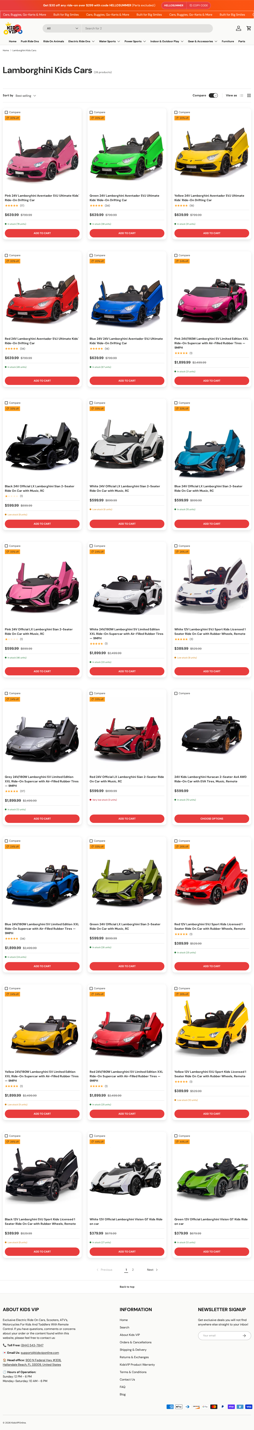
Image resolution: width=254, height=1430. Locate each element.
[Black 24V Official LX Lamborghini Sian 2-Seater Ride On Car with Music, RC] (42, 443)
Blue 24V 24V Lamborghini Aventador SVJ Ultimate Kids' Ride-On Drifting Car (126, 341)
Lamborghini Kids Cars (24, 50)
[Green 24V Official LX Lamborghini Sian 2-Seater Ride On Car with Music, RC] (127, 881)
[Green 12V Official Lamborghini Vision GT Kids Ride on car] (211, 1176)
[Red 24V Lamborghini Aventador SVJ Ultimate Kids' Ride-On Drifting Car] (42, 296)
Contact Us (127, 1379)
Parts (241, 41)
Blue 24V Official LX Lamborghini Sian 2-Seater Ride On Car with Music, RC (208, 488)
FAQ (122, 1387)
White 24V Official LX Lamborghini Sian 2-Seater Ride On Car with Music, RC (125, 488)
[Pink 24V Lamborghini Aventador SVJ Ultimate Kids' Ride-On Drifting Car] (42, 153)
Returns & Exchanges (134, 1357)
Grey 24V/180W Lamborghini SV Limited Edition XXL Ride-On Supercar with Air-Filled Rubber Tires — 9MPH (42, 781)
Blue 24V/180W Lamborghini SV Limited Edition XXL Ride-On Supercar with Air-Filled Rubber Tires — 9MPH (42, 928)
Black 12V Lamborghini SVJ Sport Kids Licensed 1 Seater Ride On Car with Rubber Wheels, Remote (40, 1221)
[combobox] (128, 28)
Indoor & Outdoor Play (164, 41)
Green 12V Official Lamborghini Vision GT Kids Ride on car (211, 1221)
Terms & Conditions (133, 1372)
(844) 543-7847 (32, 1345)
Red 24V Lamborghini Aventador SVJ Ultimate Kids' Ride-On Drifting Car (41, 341)
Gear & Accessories (200, 41)
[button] (249, 28)
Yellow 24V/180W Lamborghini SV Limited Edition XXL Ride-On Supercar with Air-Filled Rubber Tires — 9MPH (42, 1076)
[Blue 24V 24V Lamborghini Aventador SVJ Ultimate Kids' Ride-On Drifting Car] (127, 296)
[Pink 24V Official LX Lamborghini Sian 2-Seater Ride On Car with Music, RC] (42, 586)
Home (12, 41)
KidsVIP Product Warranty (137, 1365)
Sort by (8, 95)
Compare (199, 95)
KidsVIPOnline (18, 1422)
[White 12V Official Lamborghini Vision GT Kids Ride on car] (127, 1176)
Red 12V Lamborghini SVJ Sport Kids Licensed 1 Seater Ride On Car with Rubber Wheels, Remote (209, 926)
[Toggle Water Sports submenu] (118, 41)
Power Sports (133, 41)
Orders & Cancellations (136, 1342)
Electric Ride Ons (79, 41)
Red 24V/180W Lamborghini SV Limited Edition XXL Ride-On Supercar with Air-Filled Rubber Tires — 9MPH (126, 1076)
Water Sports (107, 41)
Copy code (200, 5)
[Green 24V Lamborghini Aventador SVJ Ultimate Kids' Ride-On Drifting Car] (127, 153)
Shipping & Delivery (133, 1350)
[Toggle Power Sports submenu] (144, 41)
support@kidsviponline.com (40, 1353)
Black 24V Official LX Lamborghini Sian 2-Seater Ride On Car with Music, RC (39, 488)
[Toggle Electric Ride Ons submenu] (93, 41)
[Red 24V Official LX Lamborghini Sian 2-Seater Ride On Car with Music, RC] (127, 734)
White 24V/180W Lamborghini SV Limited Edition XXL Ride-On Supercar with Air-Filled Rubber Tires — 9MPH (126, 633)
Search (124, 1327)
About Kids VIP (130, 1335)
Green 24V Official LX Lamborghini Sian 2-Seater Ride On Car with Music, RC (125, 926)
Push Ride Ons (30, 41)
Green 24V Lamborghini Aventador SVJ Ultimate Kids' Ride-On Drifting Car (124, 198)
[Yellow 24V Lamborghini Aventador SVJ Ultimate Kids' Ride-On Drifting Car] (211, 153)
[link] (104, 1270)
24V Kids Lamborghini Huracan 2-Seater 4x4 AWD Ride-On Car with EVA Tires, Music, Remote (210, 779)
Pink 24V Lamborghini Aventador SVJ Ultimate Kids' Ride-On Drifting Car (42, 198)
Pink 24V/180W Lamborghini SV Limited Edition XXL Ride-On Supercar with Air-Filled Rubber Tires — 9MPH (211, 343)
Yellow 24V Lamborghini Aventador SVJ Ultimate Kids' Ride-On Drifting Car (209, 198)
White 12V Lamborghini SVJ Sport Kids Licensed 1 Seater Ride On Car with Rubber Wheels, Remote (210, 631)
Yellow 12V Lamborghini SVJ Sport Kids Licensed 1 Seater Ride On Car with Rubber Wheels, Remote (210, 1074)
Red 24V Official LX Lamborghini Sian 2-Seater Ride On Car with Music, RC (127, 779)
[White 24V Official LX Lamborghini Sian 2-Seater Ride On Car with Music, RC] (127, 443)
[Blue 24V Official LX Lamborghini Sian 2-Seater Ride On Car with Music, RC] (211, 443)
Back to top (127, 1286)
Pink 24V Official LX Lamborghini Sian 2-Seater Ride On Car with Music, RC (39, 631)
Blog (123, 1394)
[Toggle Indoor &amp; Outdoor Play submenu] (182, 41)
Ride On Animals (53, 41)
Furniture (228, 41)
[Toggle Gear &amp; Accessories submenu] (216, 41)
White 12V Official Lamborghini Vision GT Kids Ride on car (126, 1221)
